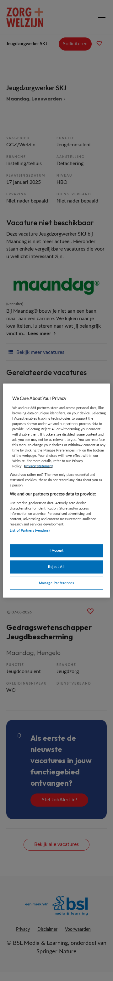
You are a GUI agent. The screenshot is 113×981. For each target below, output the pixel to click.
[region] (56, 490)
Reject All (56, 567)
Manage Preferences (56, 583)
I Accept (57, 550)
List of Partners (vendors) (30, 531)
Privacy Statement (38, 466)
